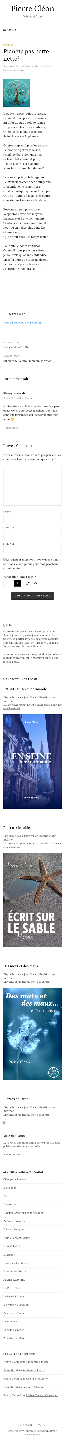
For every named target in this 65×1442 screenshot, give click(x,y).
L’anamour (9, 1187)
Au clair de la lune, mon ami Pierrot (27, 361)
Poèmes (8, 44)
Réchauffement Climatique (42, 1395)
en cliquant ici (11, 708)
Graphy (49, 1430)
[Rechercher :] (59, 30)
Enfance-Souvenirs (14, 1221)
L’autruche (9, 1204)
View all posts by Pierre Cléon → (23, 322)
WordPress (28, 1430)
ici (47, 981)
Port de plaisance (13, 1329)
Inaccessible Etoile (16, 347)
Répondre (12, 427)
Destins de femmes (14, 1313)
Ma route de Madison (16, 1304)
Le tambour (10, 1321)
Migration (9, 1254)
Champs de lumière (14, 1179)
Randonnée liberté (14, 1271)
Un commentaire (13, 70)
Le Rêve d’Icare (12, 1288)
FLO (5, 1196)
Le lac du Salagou (13, 1296)
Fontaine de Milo (13, 1338)
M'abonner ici (11, 1154)
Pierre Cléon (32, 9)
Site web (9, 543)
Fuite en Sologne (13, 1229)
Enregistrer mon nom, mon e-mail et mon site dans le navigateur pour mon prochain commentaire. (31, 564)
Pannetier (9, 1370)
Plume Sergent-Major (16, 1237)
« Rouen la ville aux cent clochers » (24, 1212)
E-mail (8, 527)
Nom (7, 511)
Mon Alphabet (11, 1246)
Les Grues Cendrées (15, 1263)
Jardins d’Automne (14, 1279)
